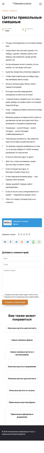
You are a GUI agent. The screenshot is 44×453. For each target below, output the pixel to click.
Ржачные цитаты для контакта (22, 378)
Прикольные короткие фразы (22, 402)
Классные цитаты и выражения (22, 366)
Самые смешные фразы (22, 340)
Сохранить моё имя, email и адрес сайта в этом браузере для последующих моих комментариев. (21, 296)
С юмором (13, 11)
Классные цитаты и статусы (22, 390)
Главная (5, 11)
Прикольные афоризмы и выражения (22, 415)
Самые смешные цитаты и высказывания (22, 353)
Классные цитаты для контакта (22, 328)
